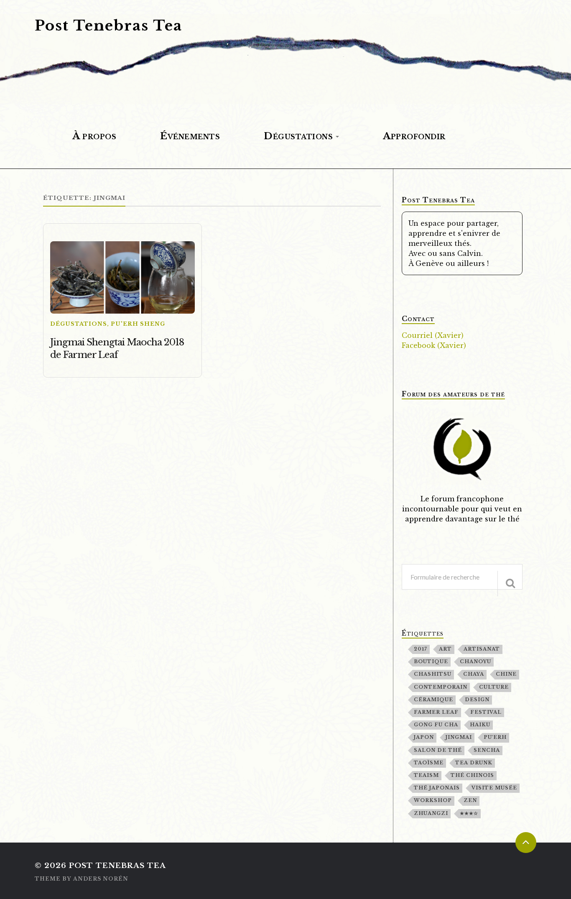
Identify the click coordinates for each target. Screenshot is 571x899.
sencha (487, 750)
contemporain (440, 687)
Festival (486, 712)
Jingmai (459, 737)
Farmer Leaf (436, 712)
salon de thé (438, 750)
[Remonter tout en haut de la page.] (525, 842)
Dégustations (298, 136)
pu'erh (495, 737)
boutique (431, 661)
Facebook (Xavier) (434, 345)
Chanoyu (475, 661)
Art (445, 649)
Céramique (433, 699)
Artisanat (482, 649)
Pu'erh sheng (138, 324)
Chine (506, 674)
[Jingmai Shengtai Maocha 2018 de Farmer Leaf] (122, 277)
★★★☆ (469, 813)
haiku (480, 725)
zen (470, 800)
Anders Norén (100, 879)
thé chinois (472, 775)
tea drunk (473, 763)
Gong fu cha (436, 725)
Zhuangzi (431, 813)
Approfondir (414, 136)
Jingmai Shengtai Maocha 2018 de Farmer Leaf (117, 348)
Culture (494, 687)
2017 (420, 649)
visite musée (494, 788)
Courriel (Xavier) (433, 335)
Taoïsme (429, 763)
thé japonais (437, 788)
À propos (94, 136)
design (477, 699)
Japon (424, 737)
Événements (190, 136)
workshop (433, 800)
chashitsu (432, 674)
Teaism (426, 775)
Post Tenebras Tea (108, 25)
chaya (473, 674)
